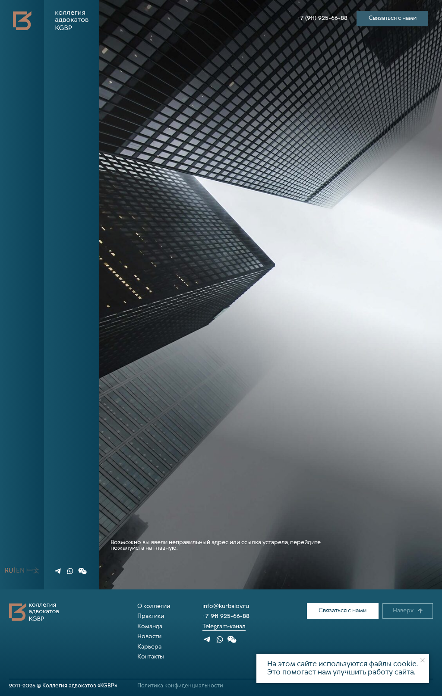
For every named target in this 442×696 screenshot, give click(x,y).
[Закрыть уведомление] (422, 660)
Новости (149, 636)
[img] (58, 571)
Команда (149, 626)
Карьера (149, 647)
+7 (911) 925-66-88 (322, 18)
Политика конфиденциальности (180, 686)
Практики (150, 616)
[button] (82, 571)
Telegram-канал (224, 626)
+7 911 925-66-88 (225, 616)
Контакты (150, 657)
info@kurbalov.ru (225, 606)
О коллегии (153, 606)
